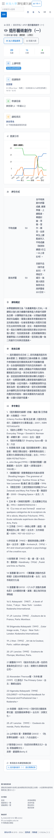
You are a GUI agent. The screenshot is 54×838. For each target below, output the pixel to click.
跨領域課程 (32, 800)
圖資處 (27, 832)
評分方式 (15, 191)
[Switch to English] (39, 12)
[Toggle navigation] (3, 3)
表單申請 (31, 803)
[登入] (33, 12)
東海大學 (7, 832)
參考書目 (15, 406)
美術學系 (17, 25)
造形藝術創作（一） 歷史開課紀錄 (22, 767)
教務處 (34, 832)
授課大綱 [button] (32, 41)
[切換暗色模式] (50, 12)
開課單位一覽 (6, 803)
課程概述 (15, 302)
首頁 (8, 25)
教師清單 (31, 808)
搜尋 (4, 14)
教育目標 (15, 348)
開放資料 (31, 805)
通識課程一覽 (6, 805)
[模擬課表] (28, 12)
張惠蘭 (9, 84)
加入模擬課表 (14, 41)
